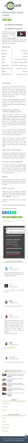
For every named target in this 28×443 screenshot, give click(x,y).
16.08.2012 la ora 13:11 (14, 344)
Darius (10, 301)
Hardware (5, 19)
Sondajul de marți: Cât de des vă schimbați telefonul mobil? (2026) (15, 374)
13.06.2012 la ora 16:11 (14, 286)
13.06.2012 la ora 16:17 (14, 302)
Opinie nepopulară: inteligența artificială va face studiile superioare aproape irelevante (16, 385)
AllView (8, 217)
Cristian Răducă (6, 424)
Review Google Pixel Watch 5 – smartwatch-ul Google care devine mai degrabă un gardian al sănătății (16, 389)
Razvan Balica (5, 427)
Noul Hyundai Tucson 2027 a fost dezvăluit (15, 393)
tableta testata (11, 31)
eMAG (19, 244)
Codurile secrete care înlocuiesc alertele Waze (15, 379)
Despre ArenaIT (6, 403)
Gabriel (4, 421)
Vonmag (11, 246)
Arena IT (14, 5)
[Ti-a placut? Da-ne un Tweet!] (9, 212)
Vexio (7, 246)
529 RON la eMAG (15, 196)
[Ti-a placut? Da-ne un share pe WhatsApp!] (14, 212)
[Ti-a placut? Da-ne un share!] (4, 212)
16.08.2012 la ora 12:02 (14, 317)
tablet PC (20, 217)
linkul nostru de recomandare (13, 255)
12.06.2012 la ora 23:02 (14, 269)
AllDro (4, 217)
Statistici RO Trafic (19, 440)
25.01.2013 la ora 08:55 (14, 358)
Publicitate (4, 406)
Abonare (4, 410)
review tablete (14, 217)
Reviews (9, 19)
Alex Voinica (5, 431)
